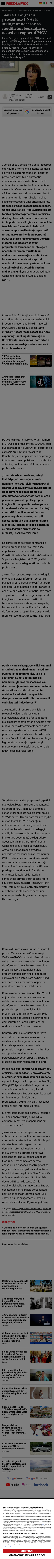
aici (43, 1524)
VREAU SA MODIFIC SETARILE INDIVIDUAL (27, 1555)
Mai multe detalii (24, 1515)
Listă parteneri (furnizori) (9, 1546)
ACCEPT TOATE (27, 1551)
